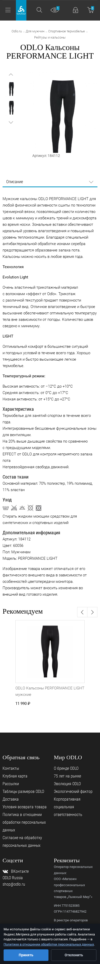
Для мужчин (35, 31)
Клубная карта (15, 776)
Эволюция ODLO (67, 783)
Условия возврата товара (25, 806)
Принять (26, 955)
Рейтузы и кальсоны (50, 37)
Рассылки (11, 783)
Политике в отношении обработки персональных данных (49, 944)
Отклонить (74, 955)
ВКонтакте (20, 871)
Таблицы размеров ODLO (23, 791)
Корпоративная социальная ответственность (68, 807)
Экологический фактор (73, 791)
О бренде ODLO (66, 768)
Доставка (11, 799)
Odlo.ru (17, 31)
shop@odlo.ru (14, 884)
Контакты (11, 768)
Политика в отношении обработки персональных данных (24, 822)
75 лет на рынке (67, 776)
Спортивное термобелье (66, 31)
